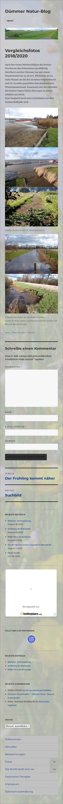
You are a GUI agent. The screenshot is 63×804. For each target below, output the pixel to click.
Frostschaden (14, 698)
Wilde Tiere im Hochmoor (19, 537)
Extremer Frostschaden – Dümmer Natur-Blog (29, 694)
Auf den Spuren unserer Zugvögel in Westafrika (29, 545)
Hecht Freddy (14, 553)
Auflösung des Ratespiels (19, 529)
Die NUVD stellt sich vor (19, 769)
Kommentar (13, 367)
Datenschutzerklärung (19, 791)
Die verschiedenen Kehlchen (39, 690)
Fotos (8, 761)
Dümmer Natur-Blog (28, 11)
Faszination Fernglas (17, 776)
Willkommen (13, 739)
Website (10, 441)
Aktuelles (31, 333)
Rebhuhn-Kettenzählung (19, 521)
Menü (10, 20)
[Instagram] (31, 639)
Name (9, 412)
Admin (7, 333)
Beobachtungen (15, 754)
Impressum (12, 784)
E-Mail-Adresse (16, 426)
